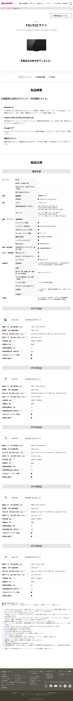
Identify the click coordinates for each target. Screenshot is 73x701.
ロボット (18, 674)
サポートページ (26, 77)
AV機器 (4, 674)
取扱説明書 (40, 77)
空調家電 (4, 676)
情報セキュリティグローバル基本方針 (32, 694)
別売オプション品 (35, 680)
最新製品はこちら (61, 15)
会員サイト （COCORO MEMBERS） (50, 676)
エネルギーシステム (21, 676)
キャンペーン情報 (65, 671)
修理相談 (33, 682)
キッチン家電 (5, 678)
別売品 (52, 77)
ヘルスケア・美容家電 (8, 682)
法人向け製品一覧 (20, 682)
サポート (32, 3)
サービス (18, 680)
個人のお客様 (23, 3)
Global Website (47, 694)
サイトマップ (20, 693)
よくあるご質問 (35, 676)
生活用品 (18, 678)
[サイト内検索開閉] (70, 3)
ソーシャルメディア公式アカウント (59, 682)
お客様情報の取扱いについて (54, 693)
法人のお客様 (57, 3)
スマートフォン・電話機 (8, 685)
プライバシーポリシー (40, 693)
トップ (3, 8)
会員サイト (40, 3)
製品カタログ (34, 684)
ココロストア (50, 671)
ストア (48, 3)
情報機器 (4, 687)
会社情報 (65, 3)
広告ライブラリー (65, 674)
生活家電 (4, 680)
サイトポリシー (29, 693)
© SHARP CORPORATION (36, 699)
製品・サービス (8, 672)
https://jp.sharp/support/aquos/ (37, 621)
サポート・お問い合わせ (37, 672)
